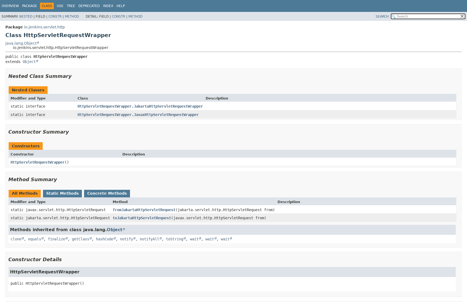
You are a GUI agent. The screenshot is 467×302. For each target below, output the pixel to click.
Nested (25, 16)
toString (174, 239)
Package (29, 6)
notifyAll (149, 239)
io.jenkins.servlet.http (44, 27)
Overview (10, 6)
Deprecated (89, 6)
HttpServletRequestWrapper (38, 162)
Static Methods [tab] (62, 193)
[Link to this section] (75, 76)
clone (16, 239)
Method (72, 16)
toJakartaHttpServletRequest (142, 218)
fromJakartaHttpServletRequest (144, 210)
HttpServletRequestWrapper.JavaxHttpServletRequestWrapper (138, 114)
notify (126, 239)
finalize (56, 239)
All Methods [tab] (25, 193)
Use (60, 6)
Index (108, 6)
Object (29, 61)
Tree (71, 6)
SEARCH (382, 16)
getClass (80, 239)
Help (120, 6)
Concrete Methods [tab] (107, 193)
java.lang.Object (20, 43)
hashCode (104, 239)
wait (194, 239)
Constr (55, 16)
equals (34, 239)
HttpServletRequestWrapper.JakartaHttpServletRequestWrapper (140, 106)
